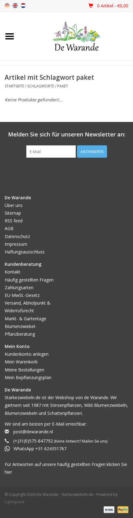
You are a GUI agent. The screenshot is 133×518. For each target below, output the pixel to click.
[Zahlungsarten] (108, 509)
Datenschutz (17, 236)
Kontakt (12, 272)
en (15, 5)
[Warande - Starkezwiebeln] (76, 36)
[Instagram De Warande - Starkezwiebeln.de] (72, 170)
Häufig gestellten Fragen (29, 280)
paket (62, 86)
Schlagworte (40, 86)
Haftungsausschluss (25, 252)
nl (23, 5)
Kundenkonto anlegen (27, 354)
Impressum (16, 244)
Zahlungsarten (19, 287)
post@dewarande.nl (33, 432)
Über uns (14, 205)
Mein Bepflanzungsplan (28, 377)
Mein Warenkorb (21, 362)
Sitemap (13, 213)
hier (8, 472)
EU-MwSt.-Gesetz (22, 295)
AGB (9, 228)
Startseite (14, 86)
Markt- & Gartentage (25, 319)
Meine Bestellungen (24, 370)
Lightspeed (14, 501)
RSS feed (14, 221)
